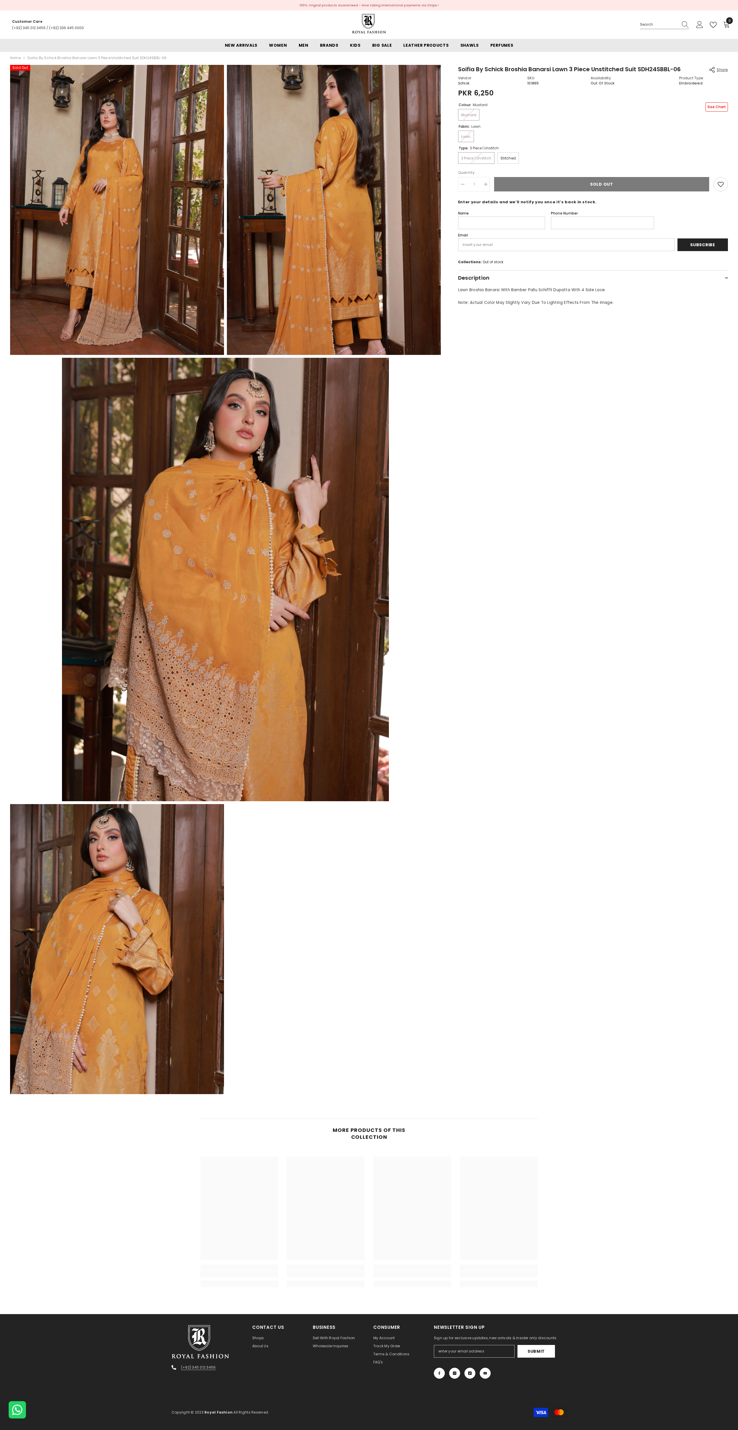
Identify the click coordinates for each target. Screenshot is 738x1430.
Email (463, 235)
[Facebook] (439, 1373)
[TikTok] (469, 1373)
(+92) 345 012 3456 (29, 27)
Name (463, 213)
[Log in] (699, 24)
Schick (463, 83)
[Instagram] (454, 1373)
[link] (239, 1274)
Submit (536, 1351)
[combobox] (659, 24)
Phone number (564, 213)
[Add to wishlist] (720, 184)
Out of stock (493, 261)
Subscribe (702, 245)
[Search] (664, 24)
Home (15, 57)
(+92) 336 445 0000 (66, 27)
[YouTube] (485, 1373)
